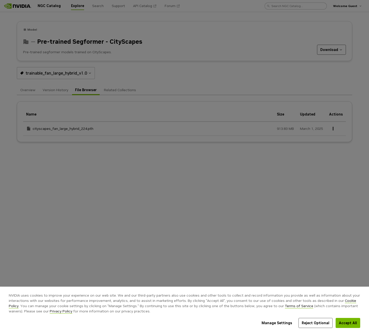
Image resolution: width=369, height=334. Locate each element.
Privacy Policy (61, 311)
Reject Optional (315, 323)
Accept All (348, 323)
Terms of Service (299, 306)
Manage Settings (277, 323)
